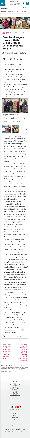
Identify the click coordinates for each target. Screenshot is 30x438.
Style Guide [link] (8, 371)
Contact (24, 11)
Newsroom (4, 8)
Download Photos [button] (15, 136)
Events (17, 11)
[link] (4, 336)
